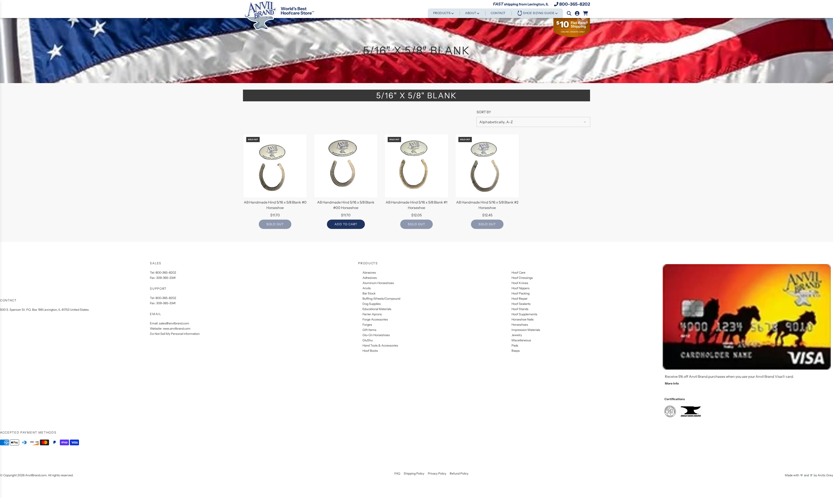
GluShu (367, 340)
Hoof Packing (521, 293)
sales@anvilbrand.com (174, 323)
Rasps (516, 351)
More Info (672, 383)
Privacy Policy (437, 473)
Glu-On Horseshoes (376, 335)
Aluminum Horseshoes (378, 283)
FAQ (397, 473)
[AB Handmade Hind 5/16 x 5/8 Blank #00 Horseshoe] (346, 166)
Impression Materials (526, 330)
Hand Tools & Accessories (380, 345)
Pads (515, 345)
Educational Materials (376, 309)
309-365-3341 (165, 278)
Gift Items (369, 330)
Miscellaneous (521, 340)
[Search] (569, 13)
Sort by (484, 112)
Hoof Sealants (521, 304)
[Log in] (577, 13)
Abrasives (369, 272)
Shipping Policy (414, 473)
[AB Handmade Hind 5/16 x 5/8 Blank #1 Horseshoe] (416, 166)
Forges (367, 325)
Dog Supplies (371, 304)
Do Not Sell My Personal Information (175, 334)
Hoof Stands (520, 309)
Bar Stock (369, 293)
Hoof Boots (370, 351)
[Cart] (585, 13)
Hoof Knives (520, 283)
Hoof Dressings (522, 278)
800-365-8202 (574, 4)
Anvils (366, 288)
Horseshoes (520, 325)
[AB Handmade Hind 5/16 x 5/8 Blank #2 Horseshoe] (487, 166)
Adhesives (369, 278)
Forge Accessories (375, 319)
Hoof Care (518, 272)
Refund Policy (459, 473)
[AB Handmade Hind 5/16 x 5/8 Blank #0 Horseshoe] (275, 166)
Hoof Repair (520, 299)
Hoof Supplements (524, 314)
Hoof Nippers (521, 288)
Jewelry (517, 335)
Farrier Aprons (372, 314)
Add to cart (346, 224)
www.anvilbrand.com (176, 328)
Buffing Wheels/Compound (381, 299)
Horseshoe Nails (523, 319)
